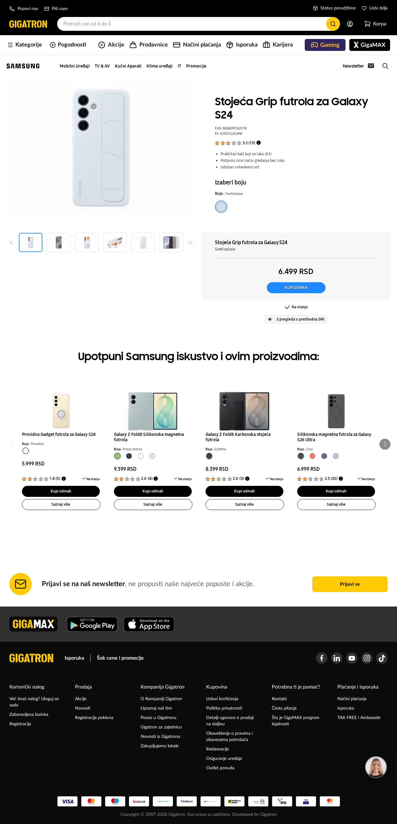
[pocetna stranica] (31, 658)
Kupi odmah (296, 287)
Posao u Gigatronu (158, 718)
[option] (221, 205)
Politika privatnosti (224, 708)
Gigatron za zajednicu (161, 727)
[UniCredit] (139, 801)
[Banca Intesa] (163, 801)
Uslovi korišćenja (222, 699)
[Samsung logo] (23, 66)
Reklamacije (217, 749)
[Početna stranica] (28, 24)
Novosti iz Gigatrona (160, 736)
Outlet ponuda (220, 768)
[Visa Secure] (306, 801)
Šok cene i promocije (120, 658)
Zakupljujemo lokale (160, 746)
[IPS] (282, 801)
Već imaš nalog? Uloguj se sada (34, 702)
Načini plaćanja (352, 699)
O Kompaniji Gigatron (161, 699)
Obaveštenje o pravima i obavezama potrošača (229, 736)
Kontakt (279, 699)
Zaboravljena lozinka (28, 714)
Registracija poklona (94, 718)
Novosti (82, 708)
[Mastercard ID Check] (330, 801)
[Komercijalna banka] (211, 801)
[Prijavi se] (350, 24)
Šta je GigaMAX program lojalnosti (295, 721)
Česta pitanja (284, 708)
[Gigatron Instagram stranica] (367, 658)
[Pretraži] (333, 24)
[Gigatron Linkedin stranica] (336, 658)
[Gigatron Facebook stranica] (321, 658)
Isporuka (74, 658)
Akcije (80, 699)
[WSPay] (258, 801)
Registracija (20, 724)
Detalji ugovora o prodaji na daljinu (230, 721)
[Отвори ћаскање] (376, 767)
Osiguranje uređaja (224, 758)
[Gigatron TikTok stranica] (382, 658)
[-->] (61, 408)
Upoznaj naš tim (156, 708)
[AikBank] (187, 801)
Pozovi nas (28, 9)
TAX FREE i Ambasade (358, 718)
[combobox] (198, 24)
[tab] (25, 450)
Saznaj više (60, 504)
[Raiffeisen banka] (234, 801)
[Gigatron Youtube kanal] (351, 658)
